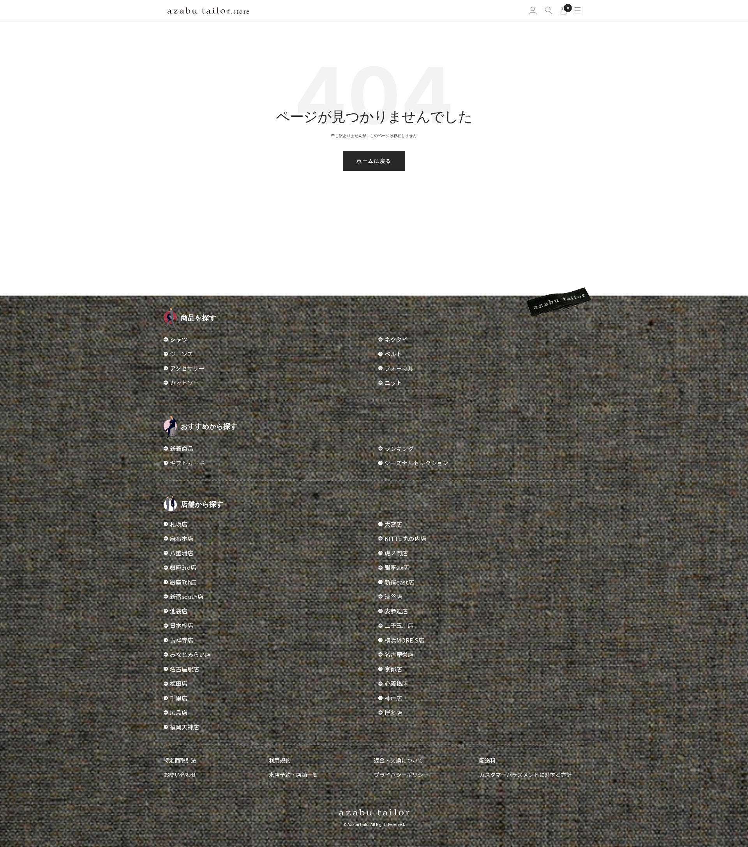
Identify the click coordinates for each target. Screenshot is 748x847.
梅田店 (178, 683)
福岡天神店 (184, 727)
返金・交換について (398, 760)
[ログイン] (533, 10)
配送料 (487, 760)
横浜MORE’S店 (404, 640)
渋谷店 (393, 596)
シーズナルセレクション (416, 463)
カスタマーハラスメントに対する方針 (525, 774)
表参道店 (396, 611)
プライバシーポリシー (401, 774)
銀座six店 (397, 567)
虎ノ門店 (396, 552)
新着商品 (181, 448)
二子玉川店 (399, 625)
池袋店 (178, 611)
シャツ (178, 339)
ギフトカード (187, 463)
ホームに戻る (374, 161)
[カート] (563, 10)
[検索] (548, 10)
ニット (393, 382)
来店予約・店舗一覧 (293, 774)
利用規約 (280, 760)
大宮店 (393, 524)
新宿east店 (399, 582)
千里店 (178, 698)
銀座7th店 (183, 582)
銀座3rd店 (183, 567)
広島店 (178, 712)
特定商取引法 (180, 760)
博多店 (393, 712)
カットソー (184, 382)
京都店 (393, 669)
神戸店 (393, 698)
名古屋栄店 (399, 654)
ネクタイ (396, 339)
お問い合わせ (180, 774)
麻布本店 (181, 538)
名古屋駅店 (184, 669)
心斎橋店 (396, 683)
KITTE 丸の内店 (405, 538)
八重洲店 (181, 552)
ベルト (393, 353)
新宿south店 (186, 596)
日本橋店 (181, 625)
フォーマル (399, 368)
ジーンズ (181, 353)
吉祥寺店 (181, 640)
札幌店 (178, 524)
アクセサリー (187, 368)
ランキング (399, 448)
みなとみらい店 (190, 654)
